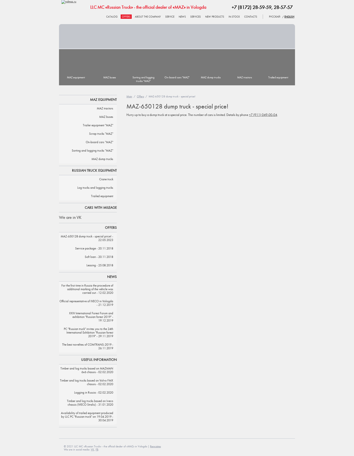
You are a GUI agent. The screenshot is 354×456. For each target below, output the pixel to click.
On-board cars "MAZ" (177, 77)
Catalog (112, 16)
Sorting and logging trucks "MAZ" (143, 79)
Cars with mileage (101, 208)
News (182, 16)
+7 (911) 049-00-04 (263, 115)
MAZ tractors (244, 77)
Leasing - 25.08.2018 (99, 265)
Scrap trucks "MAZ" (101, 134)
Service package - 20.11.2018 (94, 248)
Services (195, 16)
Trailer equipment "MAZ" (98, 125)
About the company (148, 16)
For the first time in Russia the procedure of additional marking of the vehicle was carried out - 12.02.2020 (87, 289)
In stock (234, 16)
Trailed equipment (278, 77)
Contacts (250, 16)
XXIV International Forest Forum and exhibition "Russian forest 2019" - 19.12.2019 (91, 317)
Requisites (155, 446)
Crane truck (106, 179)
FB (97, 449)
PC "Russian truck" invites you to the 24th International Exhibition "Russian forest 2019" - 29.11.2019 (88, 332)
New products (214, 16)
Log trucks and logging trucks (95, 188)
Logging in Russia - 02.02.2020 (93, 393)
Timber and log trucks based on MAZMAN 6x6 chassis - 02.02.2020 (86, 370)
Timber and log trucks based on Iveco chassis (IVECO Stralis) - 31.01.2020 (90, 403)
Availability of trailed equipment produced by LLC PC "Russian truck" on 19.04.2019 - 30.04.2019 (87, 416)
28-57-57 (283, 7)
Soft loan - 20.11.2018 (99, 257)
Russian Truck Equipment (94, 170)
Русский (274, 16)
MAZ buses (109, 77)
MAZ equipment (76, 77)
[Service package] (177, 36)
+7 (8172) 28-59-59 (251, 7)
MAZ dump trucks (211, 77)
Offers (126, 16)
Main (129, 96)
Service (169, 16)
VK (92, 449)
